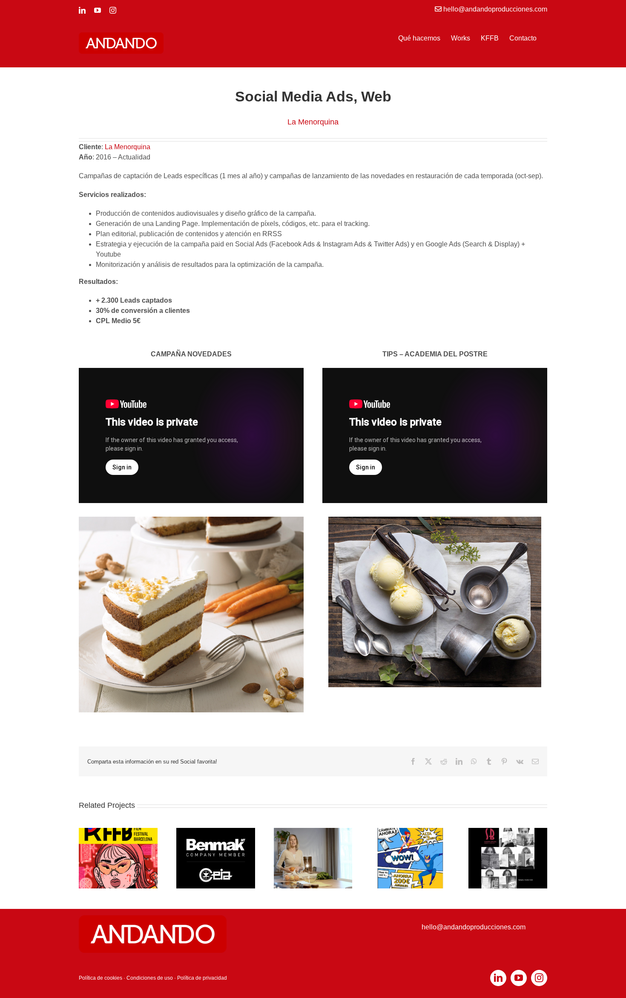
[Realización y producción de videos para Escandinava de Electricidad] (313, 831)
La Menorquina (127, 146)
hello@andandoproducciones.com (473, 927)
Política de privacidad (202, 978)
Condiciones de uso (149, 978)
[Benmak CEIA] (215, 831)
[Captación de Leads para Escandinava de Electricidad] (410, 831)
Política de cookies (100, 978)
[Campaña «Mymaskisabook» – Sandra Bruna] (507, 831)
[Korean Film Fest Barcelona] (118, 831)
